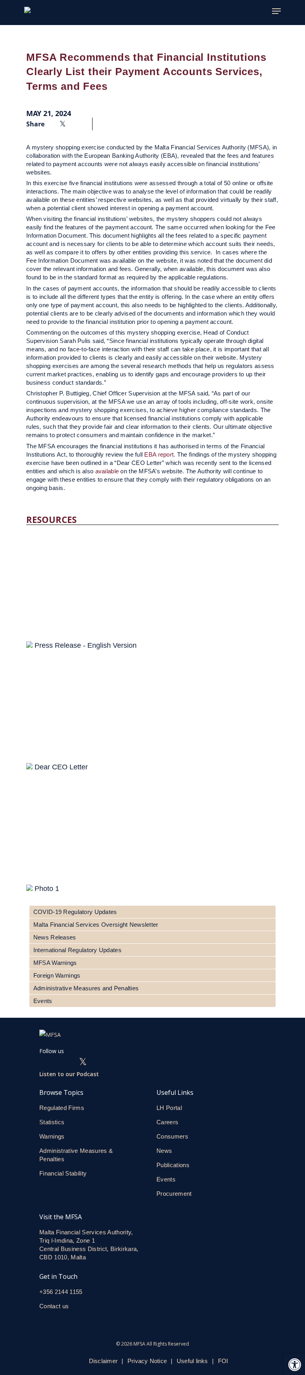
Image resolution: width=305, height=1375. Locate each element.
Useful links (192, 1361)
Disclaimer (103, 1361)
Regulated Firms (61, 1107)
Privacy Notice (147, 1361)
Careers (167, 1122)
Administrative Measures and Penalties (86, 988)
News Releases (54, 937)
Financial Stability (63, 1173)
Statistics (51, 1122)
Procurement (174, 1193)
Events (42, 1000)
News (164, 1150)
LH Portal (169, 1107)
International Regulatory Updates (77, 950)
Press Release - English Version (86, 645)
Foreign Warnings (56, 975)
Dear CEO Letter (61, 767)
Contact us (55, 1306)
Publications (172, 1165)
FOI (223, 1361)
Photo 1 (47, 889)
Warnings (52, 1136)
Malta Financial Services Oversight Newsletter (95, 924)
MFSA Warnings (55, 962)
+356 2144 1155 (61, 1291)
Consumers (172, 1136)
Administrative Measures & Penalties (76, 1154)
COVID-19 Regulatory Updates (75, 911)
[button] (294, 1364)
